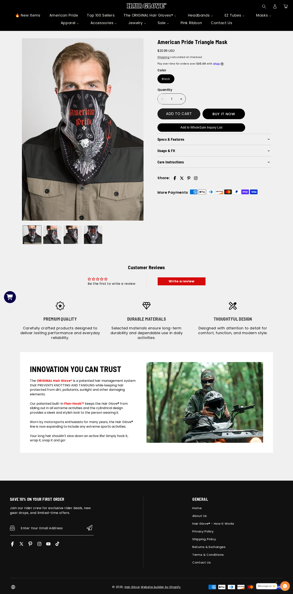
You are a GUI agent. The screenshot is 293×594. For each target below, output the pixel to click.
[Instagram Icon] (39, 545)
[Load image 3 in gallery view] (73, 235)
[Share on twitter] (182, 178)
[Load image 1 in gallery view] (32, 235)
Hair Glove (132, 587)
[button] (285, 6)
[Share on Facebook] (175, 178)
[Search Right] (264, 7)
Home (197, 508)
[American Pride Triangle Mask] (83, 129)
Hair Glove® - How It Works (213, 523)
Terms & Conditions (208, 555)
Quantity (164, 90)
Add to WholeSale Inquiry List (201, 127)
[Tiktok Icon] (57, 545)
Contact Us (201, 562)
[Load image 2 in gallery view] (52, 235)
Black (166, 79)
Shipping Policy (204, 539)
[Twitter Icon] (21, 545)
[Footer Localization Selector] (13, 587)
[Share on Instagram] (196, 178)
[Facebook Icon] (12, 545)
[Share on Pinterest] (189, 178)
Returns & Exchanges (208, 547)
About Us (199, 516)
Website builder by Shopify (161, 587)
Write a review (181, 281)
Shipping (163, 57)
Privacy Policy (202, 531)
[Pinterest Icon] (30, 545)
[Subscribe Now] (89, 528)
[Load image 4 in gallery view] (93, 235)
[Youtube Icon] (48, 545)
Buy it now (223, 113)
